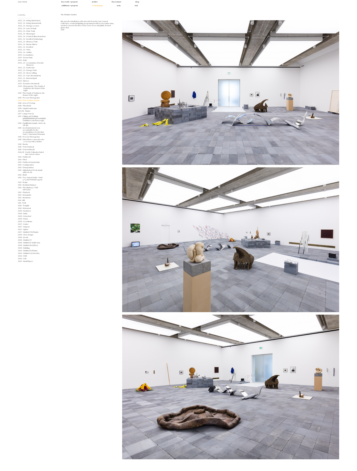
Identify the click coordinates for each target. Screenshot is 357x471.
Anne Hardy (22, 2)
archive (95, 2)
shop (137, 2)
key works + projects (69, 2)
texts (119, 5)
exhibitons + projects (69, 5)
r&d (136, 5)
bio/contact (116, 2)
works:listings (97, 5)
